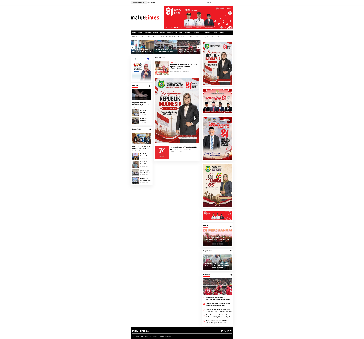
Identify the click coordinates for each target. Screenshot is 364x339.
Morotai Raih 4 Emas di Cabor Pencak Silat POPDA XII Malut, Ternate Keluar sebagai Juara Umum (165, 51)
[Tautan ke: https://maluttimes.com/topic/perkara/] (150, 86)
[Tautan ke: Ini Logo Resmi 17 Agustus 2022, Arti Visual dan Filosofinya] (162, 152)
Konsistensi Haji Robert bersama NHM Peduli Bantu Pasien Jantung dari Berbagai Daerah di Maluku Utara (217, 264)
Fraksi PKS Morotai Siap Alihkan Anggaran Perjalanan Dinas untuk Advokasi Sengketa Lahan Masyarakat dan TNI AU (145, 163)
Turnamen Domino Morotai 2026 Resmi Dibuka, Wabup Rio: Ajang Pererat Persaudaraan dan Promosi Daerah (217, 322)
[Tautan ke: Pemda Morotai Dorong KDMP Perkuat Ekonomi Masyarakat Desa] (135, 172)
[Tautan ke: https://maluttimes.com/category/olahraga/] (231, 275)
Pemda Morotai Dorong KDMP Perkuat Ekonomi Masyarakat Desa (145, 171)
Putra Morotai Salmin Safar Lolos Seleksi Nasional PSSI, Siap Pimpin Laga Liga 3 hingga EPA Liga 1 (218, 316)
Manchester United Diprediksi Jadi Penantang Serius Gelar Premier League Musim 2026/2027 (188, 51)
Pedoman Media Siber (165, 336)
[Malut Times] (147, 17)
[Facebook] (221, 331)
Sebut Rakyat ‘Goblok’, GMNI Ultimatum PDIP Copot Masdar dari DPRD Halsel (217, 239)
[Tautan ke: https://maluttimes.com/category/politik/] (231, 226)
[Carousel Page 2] (215, 267)
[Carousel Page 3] (217, 267)
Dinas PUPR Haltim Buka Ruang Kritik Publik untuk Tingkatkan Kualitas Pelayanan (141, 147)
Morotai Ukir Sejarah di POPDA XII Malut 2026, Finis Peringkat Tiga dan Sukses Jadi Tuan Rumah (142, 51)
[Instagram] (227, 331)
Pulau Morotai (176, 71)
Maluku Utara (173, 62)
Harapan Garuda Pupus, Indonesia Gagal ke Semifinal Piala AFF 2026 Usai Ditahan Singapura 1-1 (218, 310)
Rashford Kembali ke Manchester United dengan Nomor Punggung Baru (218, 304)
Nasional (172, 151)
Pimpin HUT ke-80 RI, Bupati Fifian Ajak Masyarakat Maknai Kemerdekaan (184, 66)
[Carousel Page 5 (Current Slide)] (222, 267)
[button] (231, 2)
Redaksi (155, 336)
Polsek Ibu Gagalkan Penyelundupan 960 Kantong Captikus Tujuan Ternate (145, 119)
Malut (171, 71)
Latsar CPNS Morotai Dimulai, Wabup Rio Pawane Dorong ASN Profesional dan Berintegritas (145, 179)
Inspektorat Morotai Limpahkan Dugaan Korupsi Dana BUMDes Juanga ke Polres (145, 111)
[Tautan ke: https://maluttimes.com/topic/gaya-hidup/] (231, 251)
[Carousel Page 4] (220, 267)
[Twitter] (224, 331)
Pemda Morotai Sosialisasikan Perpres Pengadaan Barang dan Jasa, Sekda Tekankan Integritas (145, 155)
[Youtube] (230, 331)
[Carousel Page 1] (213, 267)
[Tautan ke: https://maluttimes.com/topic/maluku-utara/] (150, 129)
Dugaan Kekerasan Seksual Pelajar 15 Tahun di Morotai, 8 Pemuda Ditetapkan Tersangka (141, 104)
